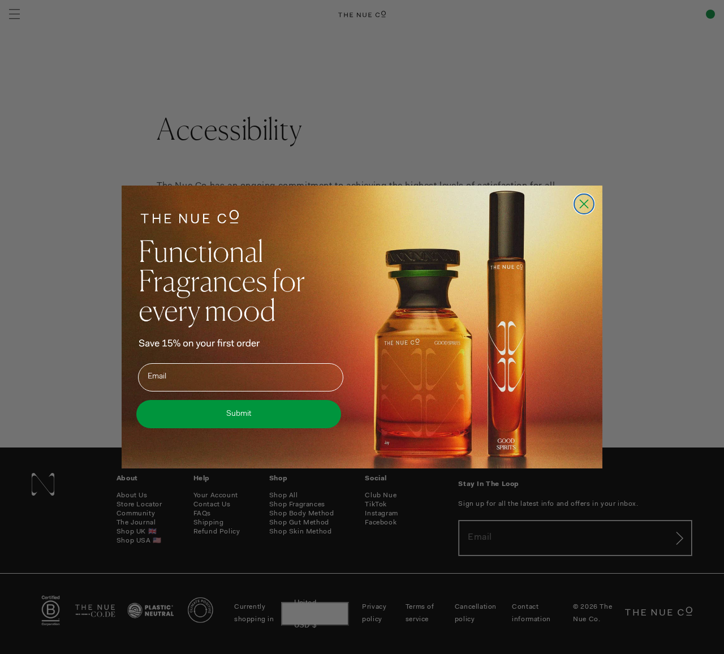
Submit (238, 414)
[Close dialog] (584, 204)
